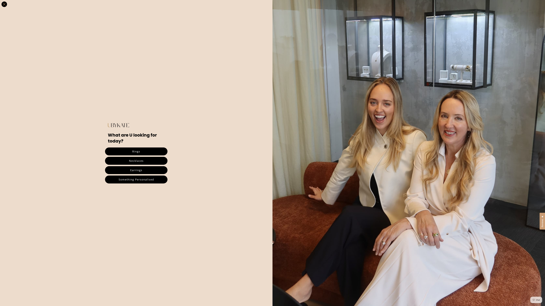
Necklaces (136, 160)
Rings (136, 151)
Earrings (136, 170)
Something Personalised (136, 179)
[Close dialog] (4, 4)
